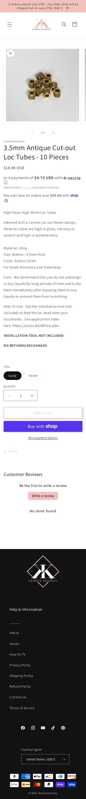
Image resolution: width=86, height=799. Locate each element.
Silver (36, 376)
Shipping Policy (21, 676)
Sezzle (14, 644)
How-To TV (17, 654)
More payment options (43, 437)
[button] (9, 24)
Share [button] (12, 451)
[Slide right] (53, 132)
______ (15, 622)
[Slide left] (32, 132)
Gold (12, 376)
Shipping (27, 187)
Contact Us (18, 697)
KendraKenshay (48, 793)
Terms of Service (22, 708)
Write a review (43, 495)
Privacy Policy (20, 665)
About (14, 633)
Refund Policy (20, 686)
